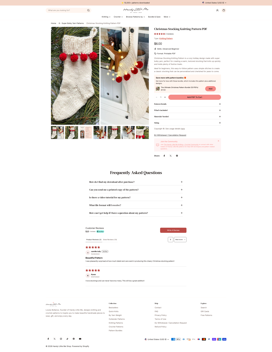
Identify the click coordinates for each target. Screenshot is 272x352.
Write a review (173, 230)
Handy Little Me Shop (62, 346)
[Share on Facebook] (164, 155)
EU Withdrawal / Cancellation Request (170, 135)
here (183, 129)
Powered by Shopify (80, 346)
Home (53, 23)
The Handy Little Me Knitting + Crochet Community (181, 144)
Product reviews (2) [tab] (93, 239)
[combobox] (68, 10)
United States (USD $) (214, 3)
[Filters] (170, 239)
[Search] (88, 10)
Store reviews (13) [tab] (110, 239)
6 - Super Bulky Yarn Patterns (71, 23)
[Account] (217, 10)
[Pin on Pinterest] (177, 155)
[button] (159, 34)
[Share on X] (170, 155)
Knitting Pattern (166, 38)
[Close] (218, 141)
